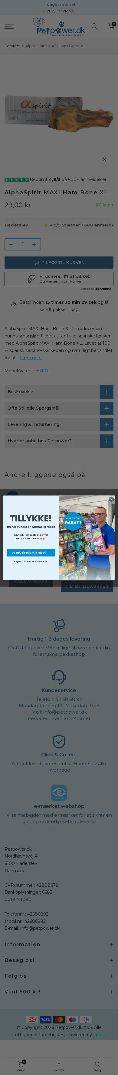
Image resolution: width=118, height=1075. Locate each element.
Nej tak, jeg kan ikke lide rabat (31, 561)
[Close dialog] (111, 499)
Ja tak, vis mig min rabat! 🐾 (31, 552)
